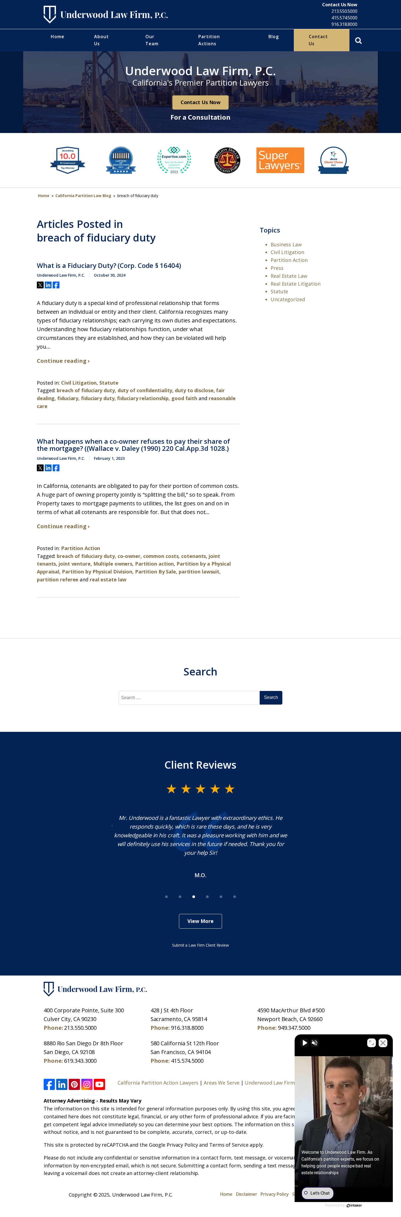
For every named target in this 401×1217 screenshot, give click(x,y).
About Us (101, 40)
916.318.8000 (344, 24)
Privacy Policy (275, 1194)
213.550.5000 (344, 11)
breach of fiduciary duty (86, 390)
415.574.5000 (344, 18)
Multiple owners (113, 563)
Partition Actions (209, 40)
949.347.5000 (294, 1027)
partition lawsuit (199, 571)
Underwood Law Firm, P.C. (275, 1082)
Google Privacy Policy (173, 1144)
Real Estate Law (289, 276)
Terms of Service (228, 1144)
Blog (273, 37)
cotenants (193, 556)
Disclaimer (246, 1194)
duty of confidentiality (145, 390)
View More (200, 921)
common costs (161, 556)
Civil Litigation (79, 382)
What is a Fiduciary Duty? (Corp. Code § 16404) (109, 265)
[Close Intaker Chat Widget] (383, 1042)
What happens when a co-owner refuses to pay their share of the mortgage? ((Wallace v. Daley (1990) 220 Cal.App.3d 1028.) (133, 445)
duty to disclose (194, 390)
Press (277, 268)
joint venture (75, 563)
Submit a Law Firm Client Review (200, 945)
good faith (184, 398)
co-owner (129, 556)
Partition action (154, 563)
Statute (108, 382)
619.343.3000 (80, 1060)
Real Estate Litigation (296, 283)
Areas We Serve (222, 1082)
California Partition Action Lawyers (158, 1082)
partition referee (57, 579)
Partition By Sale (155, 571)
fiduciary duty (98, 398)
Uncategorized (288, 299)
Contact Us (318, 40)
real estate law (108, 579)
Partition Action (80, 548)
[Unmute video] (304, 1042)
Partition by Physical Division (97, 571)
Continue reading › (63, 360)
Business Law (286, 244)
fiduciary (67, 398)
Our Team (151, 40)
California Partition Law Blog (83, 195)
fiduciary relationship (143, 398)
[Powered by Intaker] (354, 1205)
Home (57, 37)
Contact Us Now (201, 102)
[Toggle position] (371, 1042)
